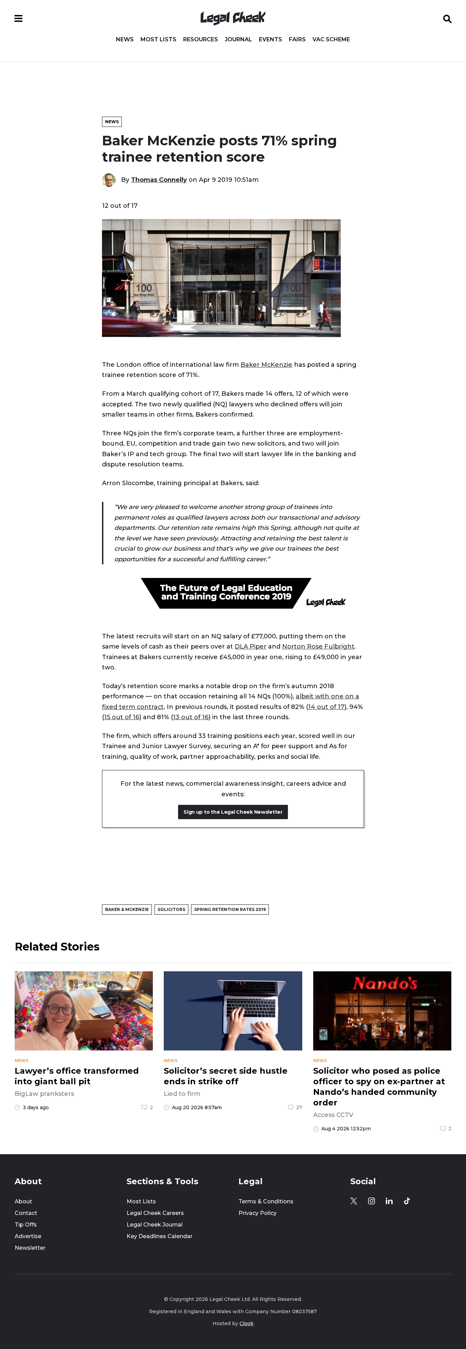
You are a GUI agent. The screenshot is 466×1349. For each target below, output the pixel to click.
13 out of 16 (190, 717)
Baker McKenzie (266, 364)
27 (299, 1107)
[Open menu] (18, 18)
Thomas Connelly (159, 180)
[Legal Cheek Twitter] (353, 1201)
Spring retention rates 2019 (230, 909)
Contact (26, 1213)
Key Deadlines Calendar (159, 1236)
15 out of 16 (121, 717)
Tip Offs (26, 1224)
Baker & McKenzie (127, 909)
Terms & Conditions (265, 1201)
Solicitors (171, 909)
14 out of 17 (326, 707)
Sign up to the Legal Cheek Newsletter (233, 812)
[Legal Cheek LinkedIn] (389, 1201)
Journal (238, 39)
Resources (200, 39)
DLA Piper (250, 646)
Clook (246, 1323)
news (21, 1061)
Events (270, 39)
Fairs (297, 39)
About (23, 1201)
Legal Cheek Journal (155, 1224)
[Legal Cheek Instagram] (371, 1201)
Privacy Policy (257, 1213)
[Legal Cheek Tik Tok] (407, 1201)
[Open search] (447, 18)
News (125, 39)
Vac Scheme (331, 39)
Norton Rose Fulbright (318, 646)
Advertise (28, 1236)
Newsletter (30, 1248)
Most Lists (158, 39)
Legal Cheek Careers (155, 1213)
